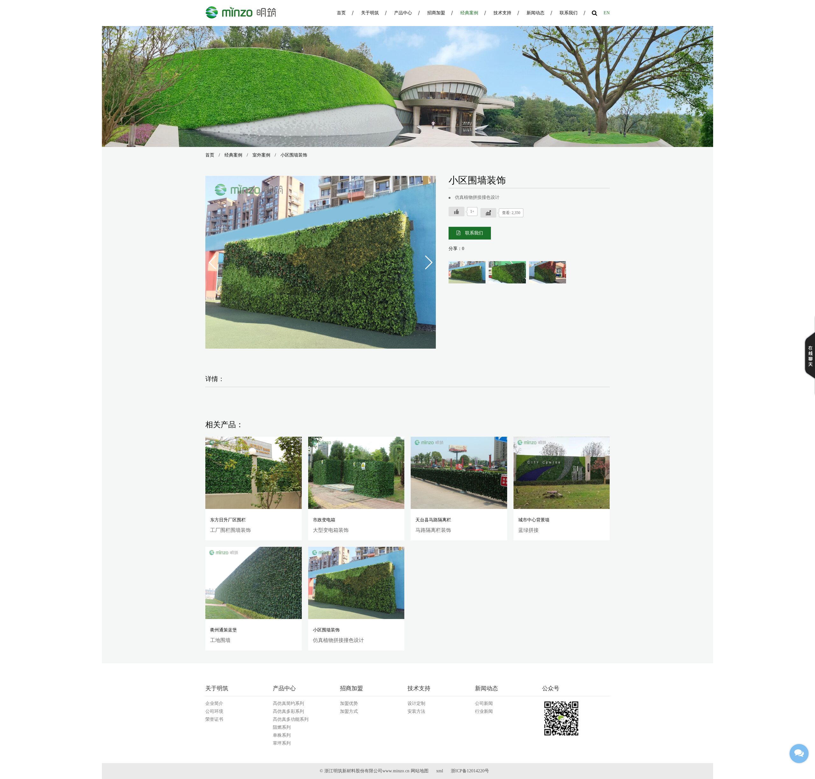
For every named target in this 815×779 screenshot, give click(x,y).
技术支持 (502, 12)
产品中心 (403, 12)
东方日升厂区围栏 (228, 520)
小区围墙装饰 (326, 630)
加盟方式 (349, 711)
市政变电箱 (324, 520)
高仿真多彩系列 (288, 711)
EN (607, 12)
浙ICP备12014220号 (470, 771)
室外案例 (261, 155)
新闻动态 (535, 12)
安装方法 (416, 711)
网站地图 (420, 771)
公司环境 (214, 711)
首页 (341, 12)
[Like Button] (456, 211)
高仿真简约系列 (288, 703)
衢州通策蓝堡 (223, 630)
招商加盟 (436, 12)
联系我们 (569, 12)
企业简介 (214, 703)
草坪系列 (282, 743)
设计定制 (416, 703)
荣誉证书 (214, 719)
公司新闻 (484, 703)
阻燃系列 (282, 727)
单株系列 (282, 735)
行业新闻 (484, 711)
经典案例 (469, 12)
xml (439, 771)
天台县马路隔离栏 (433, 520)
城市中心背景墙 (533, 520)
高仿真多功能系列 (290, 719)
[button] (428, 262)
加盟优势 (349, 703)
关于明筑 (370, 12)
